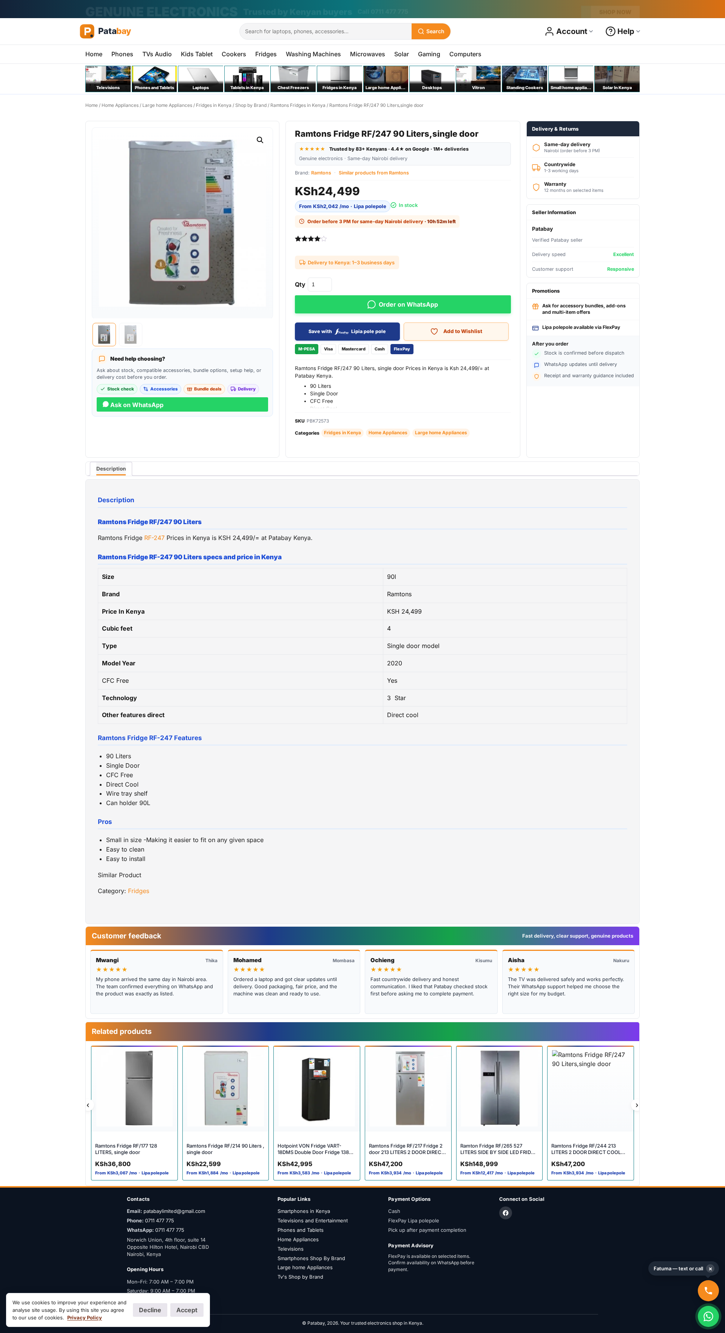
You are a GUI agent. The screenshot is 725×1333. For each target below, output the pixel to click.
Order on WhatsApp (408, 304)
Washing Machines (313, 54)
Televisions (291, 1249)
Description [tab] (111, 469)
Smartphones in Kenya (304, 1211)
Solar (401, 54)
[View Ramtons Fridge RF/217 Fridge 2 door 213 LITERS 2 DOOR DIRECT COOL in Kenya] (408, 1089)
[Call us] (708, 1290)
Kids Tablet (197, 54)
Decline (150, 1310)
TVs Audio (157, 54)
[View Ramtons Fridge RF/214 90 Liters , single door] (226, 1089)
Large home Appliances (167, 105)
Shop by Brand (251, 105)
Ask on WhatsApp (136, 405)
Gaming (429, 54)
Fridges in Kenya (213, 105)
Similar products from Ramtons (374, 173)
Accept (186, 1310)
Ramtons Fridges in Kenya (297, 105)
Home (93, 54)
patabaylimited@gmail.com (174, 1211)
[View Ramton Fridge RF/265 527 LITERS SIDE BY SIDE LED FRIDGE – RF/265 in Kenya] (500, 1089)
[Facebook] (505, 1212)
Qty (300, 284)
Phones (122, 54)
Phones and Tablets (301, 1230)
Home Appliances (120, 105)
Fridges (266, 54)
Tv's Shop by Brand (300, 1277)
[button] (260, 140)
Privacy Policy (84, 1317)
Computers (465, 54)
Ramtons (321, 173)
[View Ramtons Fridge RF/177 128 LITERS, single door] (134, 1089)
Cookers (234, 54)
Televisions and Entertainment (313, 1220)
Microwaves (367, 54)
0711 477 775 (159, 1220)
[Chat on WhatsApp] (708, 1316)
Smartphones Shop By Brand (311, 1258)
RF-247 (154, 538)
